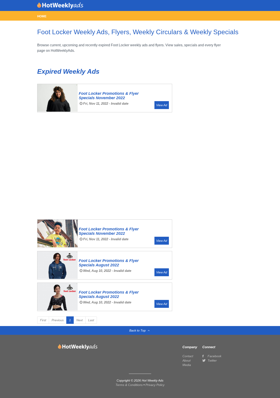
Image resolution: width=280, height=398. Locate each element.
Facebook (214, 356)
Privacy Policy (154, 385)
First (43, 320)
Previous (58, 320)
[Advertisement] (104, 133)
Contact (187, 356)
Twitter (212, 360)
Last (91, 320)
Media (186, 365)
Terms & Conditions (130, 385)
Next (79, 320)
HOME (41, 16)
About (186, 360)
